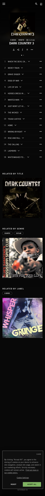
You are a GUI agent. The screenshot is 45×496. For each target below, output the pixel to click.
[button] (22, 25)
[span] (17, 61)
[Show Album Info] (22, 49)
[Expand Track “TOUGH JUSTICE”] (23, 118)
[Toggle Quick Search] (36, 3)
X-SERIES (13, 40)
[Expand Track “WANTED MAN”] (21, 99)
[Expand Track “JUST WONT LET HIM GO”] (28, 106)
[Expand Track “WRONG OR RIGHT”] (24, 131)
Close (38, 454)
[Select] (27, 49)
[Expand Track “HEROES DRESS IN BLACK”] (28, 93)
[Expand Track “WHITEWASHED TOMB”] (28, 157)
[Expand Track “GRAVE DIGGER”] (22, 74)
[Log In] (41, 4)
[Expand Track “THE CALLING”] (21, 144)
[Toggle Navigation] (4, 4)
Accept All (31, 484)
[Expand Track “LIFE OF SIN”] (20, 86)
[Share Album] (18, 50)
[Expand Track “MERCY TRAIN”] (21, 67)
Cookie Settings (23, 478)
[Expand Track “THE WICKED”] (20, 112)
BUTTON (32, 50)
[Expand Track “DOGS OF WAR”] (21, 80)
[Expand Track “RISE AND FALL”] (22, 137)
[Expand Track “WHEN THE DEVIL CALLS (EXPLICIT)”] (29, 61)
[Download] (13, 49)
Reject (13, 484)
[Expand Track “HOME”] (15, 125)
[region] (22, 470)
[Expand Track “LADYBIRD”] (18, 150)
